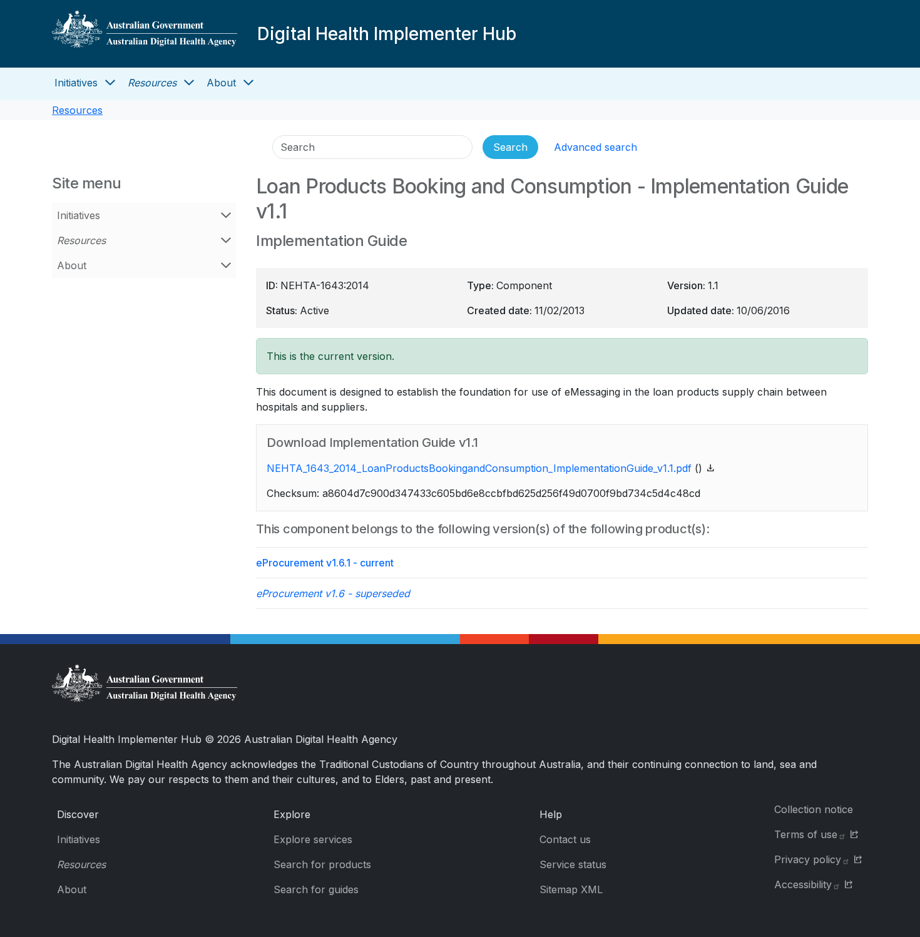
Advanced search (595, 147)
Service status (572, 864)
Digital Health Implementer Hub (386, 33)
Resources (152, 82)
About (221, 82)
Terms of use (805, 834)
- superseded (333, 593)
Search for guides (316, 889)
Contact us (565, 839)
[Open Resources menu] (189, 82)
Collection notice (813, 809)
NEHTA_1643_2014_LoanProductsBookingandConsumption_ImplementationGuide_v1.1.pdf (479, 468)
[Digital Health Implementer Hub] (144, 34)
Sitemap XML (571, 889)
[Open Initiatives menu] (110, 82)
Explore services (312, 839)
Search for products (322, 864)
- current (325, 562)
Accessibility (803, 884)
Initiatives (76, 82)
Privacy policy (807, 859)
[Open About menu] (248, 82)
